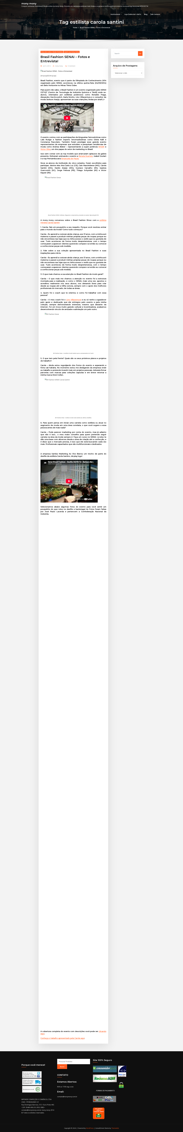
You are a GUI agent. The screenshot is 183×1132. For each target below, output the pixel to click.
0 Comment (71, 66)
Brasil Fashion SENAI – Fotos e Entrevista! (95, 28)
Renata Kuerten (86, 156)
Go (140, 53)
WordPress (90, 1128)
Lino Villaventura (73, 300)
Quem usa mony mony (71, 52)
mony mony (28, 3)
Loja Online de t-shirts (132, 14)
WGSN (101, 147)
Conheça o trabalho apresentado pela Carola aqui (62, 1038)
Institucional (115, 14)
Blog (145, 14)
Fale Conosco (155, 14)
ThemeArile (115, 1128)
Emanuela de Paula (70, 159)
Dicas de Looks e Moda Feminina (52, 52)
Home (75, 28)
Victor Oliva (46, 149)
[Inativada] (122, 1071)
